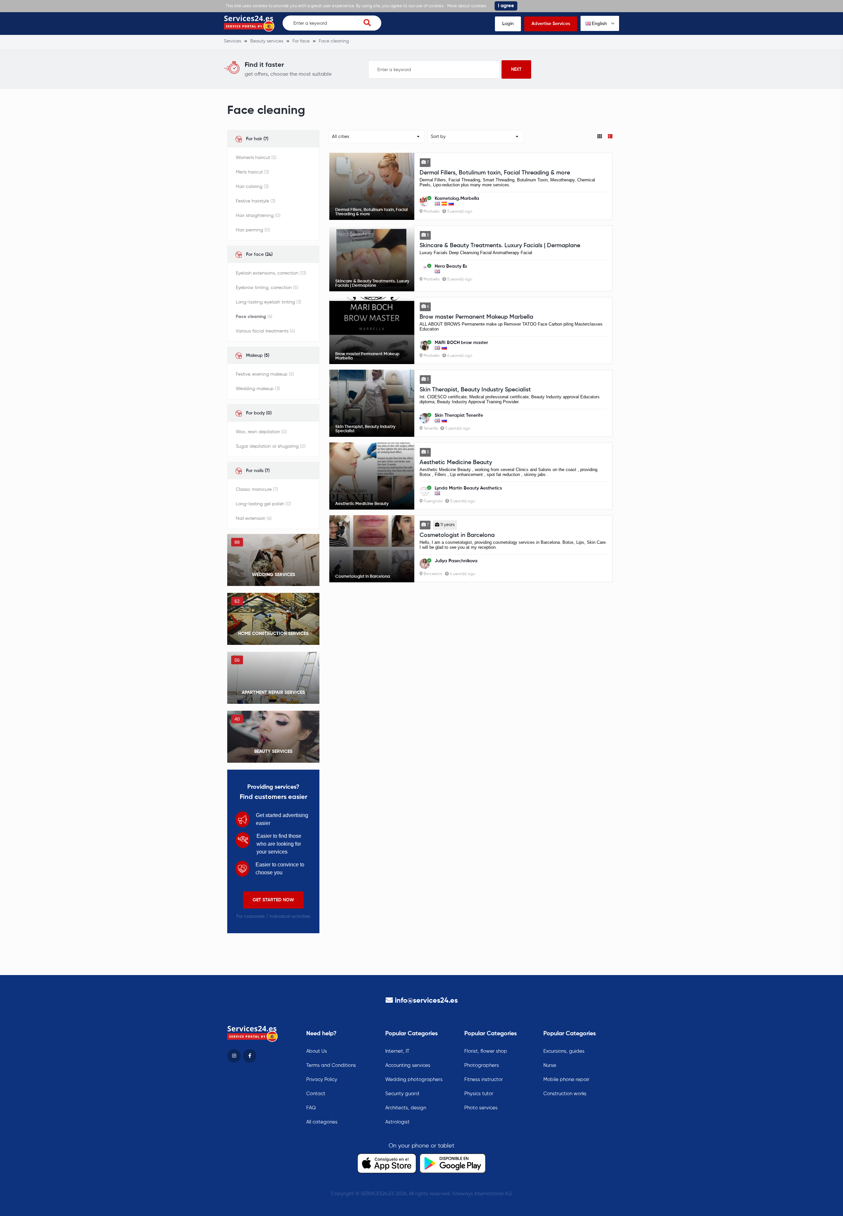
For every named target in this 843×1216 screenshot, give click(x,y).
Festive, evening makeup (265, 374)
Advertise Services (550, 23)
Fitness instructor (483, 1079)
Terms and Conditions (331, 1065)
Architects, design (405, 1107)
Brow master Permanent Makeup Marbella (476, 317)
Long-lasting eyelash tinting (268, 302)
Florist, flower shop (485, 1051)
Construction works (564, 1093)
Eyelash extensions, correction (271, 273)
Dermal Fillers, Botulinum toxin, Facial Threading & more (495, 173)
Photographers (481, 1065)
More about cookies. (467, 6)
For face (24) (259, 254)
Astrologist (397, 1122)
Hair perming (253, 230)
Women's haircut (256, 157)
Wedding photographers (414, 1079)
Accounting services (407, 1065)
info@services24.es (426, 1000)
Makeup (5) (257, 355)
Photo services (481, 1107)
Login (508, 23)
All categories (322, 1122)
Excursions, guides (564, 1051)
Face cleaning (254, 316)
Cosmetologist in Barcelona (457, 535)
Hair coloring (252, 186)
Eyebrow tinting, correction (267, 287)
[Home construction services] (273, 619)
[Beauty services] (273, 737)
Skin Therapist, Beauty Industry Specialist (475, 390)
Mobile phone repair (566, 1079)
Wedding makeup (258, 388)
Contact (315, 1093)
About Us (316, 1051)
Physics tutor (478, 1093)
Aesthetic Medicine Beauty (456, 462)
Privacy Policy (321, 1079)
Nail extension (254, 518)
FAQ (311, 1107)
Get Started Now (273, 900)
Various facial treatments (265, 331)
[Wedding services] (273, 560)
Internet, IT (397, 1051)
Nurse (549, 1065)
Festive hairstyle (255, 201)
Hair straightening (258, 215)
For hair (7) (257, 139)
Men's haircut (252, 172)
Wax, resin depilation (261, 432)
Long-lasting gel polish (263, 504)
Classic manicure (257, 489)
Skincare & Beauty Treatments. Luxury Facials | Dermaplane (500, 246)
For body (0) (259, 413)
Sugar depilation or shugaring (271, 446)
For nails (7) (258, 470)
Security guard (402, 1093)
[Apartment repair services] (273, 678)
